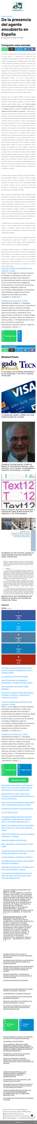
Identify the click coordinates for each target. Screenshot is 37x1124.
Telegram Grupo (26, 770)
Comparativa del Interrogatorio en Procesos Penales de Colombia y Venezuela (18, 989)
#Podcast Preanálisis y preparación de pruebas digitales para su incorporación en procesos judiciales (17, 975)
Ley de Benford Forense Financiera (14, 676)
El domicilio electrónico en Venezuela (15, 980)
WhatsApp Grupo (10, 336)
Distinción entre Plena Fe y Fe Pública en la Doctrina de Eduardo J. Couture (17, 1001)
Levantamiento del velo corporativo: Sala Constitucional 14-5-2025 (17, 1080)
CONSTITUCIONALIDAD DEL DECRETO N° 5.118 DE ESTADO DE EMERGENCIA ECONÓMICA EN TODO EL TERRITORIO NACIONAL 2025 (17, 1092)
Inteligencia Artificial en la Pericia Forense (17, 808)
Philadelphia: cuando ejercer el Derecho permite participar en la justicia (16, 1054)
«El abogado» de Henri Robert (13, 1041)
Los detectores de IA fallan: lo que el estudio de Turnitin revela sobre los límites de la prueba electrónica (18, 961)
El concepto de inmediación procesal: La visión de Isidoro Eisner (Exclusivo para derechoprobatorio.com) (16, 875)
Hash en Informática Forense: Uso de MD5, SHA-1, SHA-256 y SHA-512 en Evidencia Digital (17, 827)
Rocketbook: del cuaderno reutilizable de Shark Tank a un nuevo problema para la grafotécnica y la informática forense (16, 787)
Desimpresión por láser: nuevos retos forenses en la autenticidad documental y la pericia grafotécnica (17, 796)
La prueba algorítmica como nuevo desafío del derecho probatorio (17, 997)
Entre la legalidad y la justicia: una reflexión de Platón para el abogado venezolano (18, 1037)
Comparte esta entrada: (9, 346)
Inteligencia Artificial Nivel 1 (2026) (14, 301)
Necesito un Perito (18, 780)
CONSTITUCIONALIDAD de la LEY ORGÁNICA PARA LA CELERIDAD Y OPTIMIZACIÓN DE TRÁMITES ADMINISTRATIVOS (14, 1074)
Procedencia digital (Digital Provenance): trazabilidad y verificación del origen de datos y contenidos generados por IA (16, 819)
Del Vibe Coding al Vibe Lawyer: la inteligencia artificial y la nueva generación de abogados (17, 955)
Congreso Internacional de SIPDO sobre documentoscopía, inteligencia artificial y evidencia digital (17, 670)
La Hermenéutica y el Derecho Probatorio (17, 857)
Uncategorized (6, 16)
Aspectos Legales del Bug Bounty (14, 840)
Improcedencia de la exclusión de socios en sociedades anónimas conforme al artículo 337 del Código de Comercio (18, 1085)
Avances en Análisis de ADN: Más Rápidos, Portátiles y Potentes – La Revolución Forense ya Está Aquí (17, 695)
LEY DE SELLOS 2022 (9, 812)
